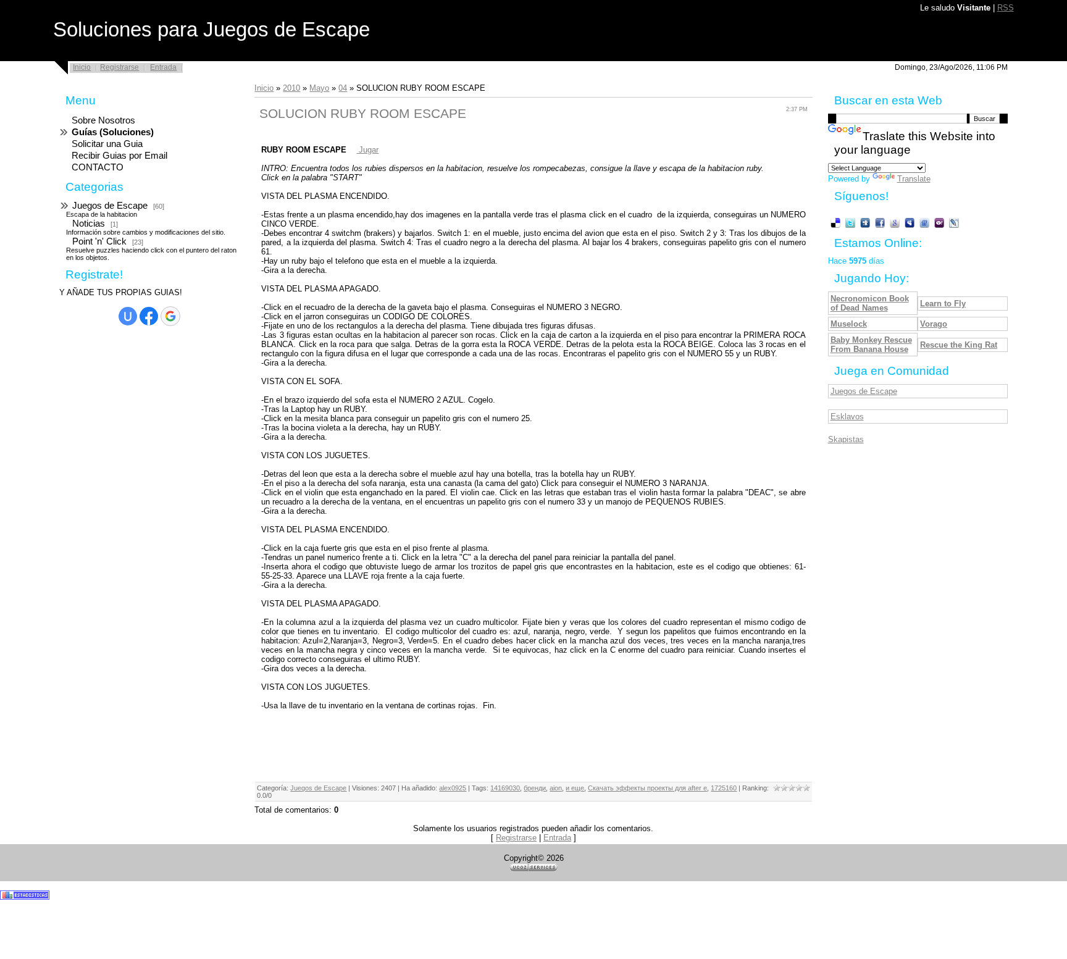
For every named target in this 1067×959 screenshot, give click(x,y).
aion (556, 788)
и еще (575, 788)
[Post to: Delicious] (835, 222)
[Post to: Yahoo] (939, 222)
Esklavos (847, 416)
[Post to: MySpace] (909, 222)
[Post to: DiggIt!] (865, 222)
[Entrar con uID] (128, 316)
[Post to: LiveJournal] (954, 222)
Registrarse (119, 67)
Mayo (319, 88)
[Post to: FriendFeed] (924, 222)
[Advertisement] (108, 530)
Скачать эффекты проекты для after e (647, 788)
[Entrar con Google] (170, 316)
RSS (1005, 7)
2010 (291, 88)
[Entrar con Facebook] (149, 316)
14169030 (505, 788)
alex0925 (452, 788)
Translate (914, 178)
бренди (535, 788)
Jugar (367, 149)
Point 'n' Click (99, 241)
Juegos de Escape (110, 206)
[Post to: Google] (894, 222)
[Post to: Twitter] (850, 222)
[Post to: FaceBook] (879, 222)
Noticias (88, 223)
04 (342, 88)
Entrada (163, 67)
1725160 (724, 788)
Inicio (82, 67)
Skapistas (846, 439)
